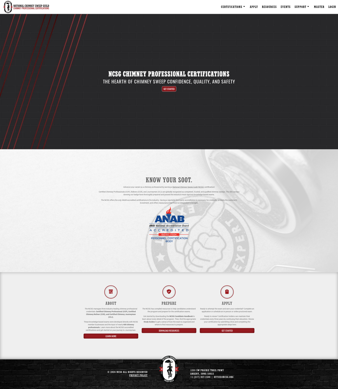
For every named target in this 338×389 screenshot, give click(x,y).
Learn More (110, 336)
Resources (269, 7)
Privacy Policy (138, 375)
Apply (254, 7)
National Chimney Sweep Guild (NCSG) (188, 187)
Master (319, 7)
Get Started (169, 89)
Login (332, 7)
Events (286, 7)
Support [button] (301, 7)
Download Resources (169, 330)
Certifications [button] (232, 7)
